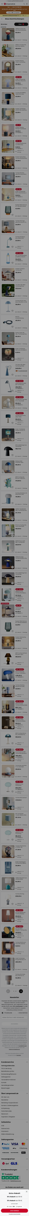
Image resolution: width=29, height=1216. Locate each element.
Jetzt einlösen (14, 1211)
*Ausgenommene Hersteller (14, 1214)
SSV (14, 1206)
